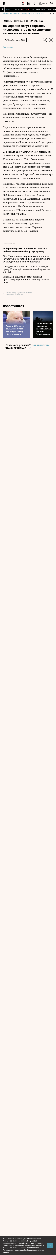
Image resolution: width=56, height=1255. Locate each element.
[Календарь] (23, 3)
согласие (11, 1246)
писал (42, 151)
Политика (17, 21)
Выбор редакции (11, 14)
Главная (7, 21)
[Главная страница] (4, 3)
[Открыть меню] (51, 3)
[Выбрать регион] (34, 3)
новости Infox (13, 306)
